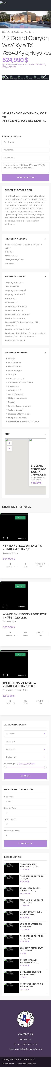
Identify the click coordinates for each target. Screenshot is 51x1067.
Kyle (4, 66)
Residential (30, 32)
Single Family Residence (12, 32)
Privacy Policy (8, 1063)
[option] (14, 78)
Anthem (11, 66)
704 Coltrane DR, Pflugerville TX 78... (29, 865)
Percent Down (10, 808)
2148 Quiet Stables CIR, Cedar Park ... (31, 925)
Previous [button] (6, 75)
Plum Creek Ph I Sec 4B (13, 690)
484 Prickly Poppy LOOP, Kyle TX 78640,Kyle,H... (25, 616)
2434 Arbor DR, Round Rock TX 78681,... (31, 973)
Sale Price (8, 797)
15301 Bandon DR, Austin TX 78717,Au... (31, 901)
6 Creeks (7, 621)
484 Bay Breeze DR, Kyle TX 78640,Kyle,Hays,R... (22, 547)
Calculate (25, 843)
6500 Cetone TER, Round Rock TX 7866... (31, 985)
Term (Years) (10, 819)
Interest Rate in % (12, 831)
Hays (21, 259)
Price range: (9, 764)
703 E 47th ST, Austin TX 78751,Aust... (31, 877)
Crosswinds (8, 553)
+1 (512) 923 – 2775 (28, 1044)
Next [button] (44, 75)
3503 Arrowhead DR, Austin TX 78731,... (30, 889)
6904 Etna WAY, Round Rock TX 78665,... (31, 913)
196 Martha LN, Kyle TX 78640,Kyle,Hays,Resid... (20, 684)
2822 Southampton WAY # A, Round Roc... (31, 949)
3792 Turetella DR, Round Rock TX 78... (29, 961)
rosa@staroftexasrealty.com (28, 1049)
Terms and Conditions (26, 1063)
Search (25, 776)
